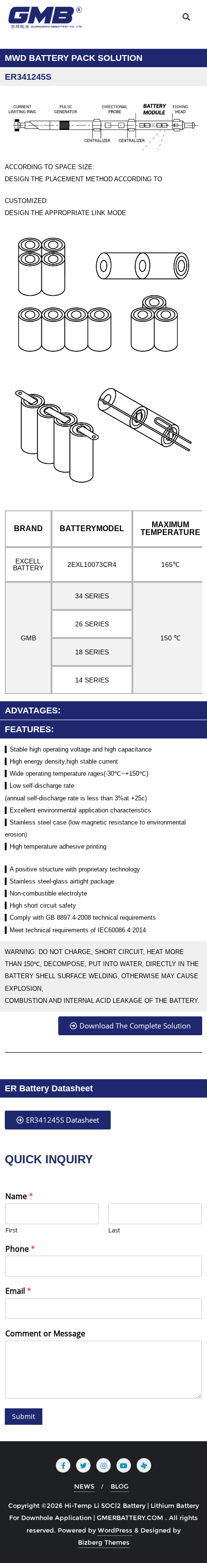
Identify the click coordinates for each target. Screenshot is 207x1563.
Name (19, 1196)
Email (18, 1291)
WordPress (115, 1530)
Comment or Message (45, 1334)
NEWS (84, 1486)
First (11, 1230)
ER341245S (28, 77)
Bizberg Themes (103, 1542)
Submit (23, 1416)
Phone (20, 1249)
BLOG (120, 1486)
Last (114, 1230)
